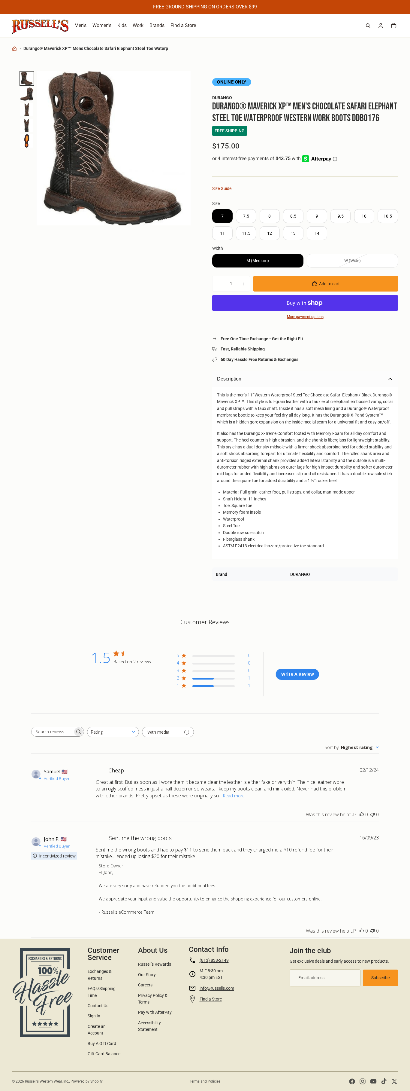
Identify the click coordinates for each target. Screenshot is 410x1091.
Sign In (94, 1015)
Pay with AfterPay (155, 1012)
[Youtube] (373, 1081)
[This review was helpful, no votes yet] (362, 814)
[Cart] (393, 25)
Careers (145, 985)
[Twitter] (394, 1081)
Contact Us (98, 1005)
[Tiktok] (383, 1081)
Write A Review (297, 674)
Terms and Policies (205, 1081)
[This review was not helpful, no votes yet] (372, 814)
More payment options (305, 317)
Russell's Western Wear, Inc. (47, 1081)
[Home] (14, 48)
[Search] (368, 25)
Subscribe (380, 977)
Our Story (147, 974)
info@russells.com (217, 988)
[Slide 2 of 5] (26, 94)
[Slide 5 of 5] (26, 141)
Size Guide (221, 188)
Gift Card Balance (104, 1053)
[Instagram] (362, 1081)
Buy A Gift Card (102, 1043)
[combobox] (113, 732)
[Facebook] (352, 1081)
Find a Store (211, 999)
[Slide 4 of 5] (26, 125)
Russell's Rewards (154, 964)
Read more (234, 796)
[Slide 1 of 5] (26, 78)
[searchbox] (52, 731)
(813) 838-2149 (214, 960)
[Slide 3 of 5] (26, 109)
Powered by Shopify (87, 1081)
